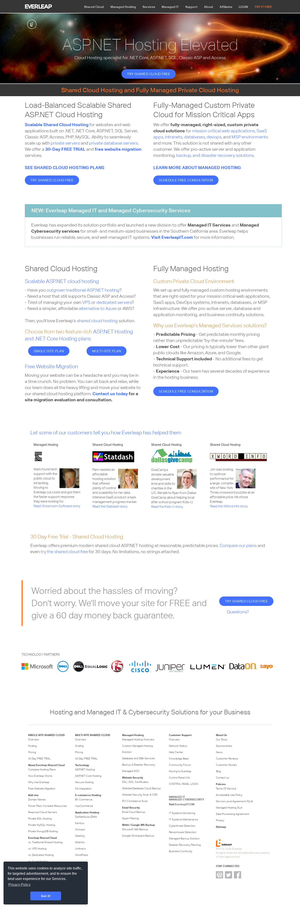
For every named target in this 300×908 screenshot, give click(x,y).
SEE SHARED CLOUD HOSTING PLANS (64, 167)
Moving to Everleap (180, 771)
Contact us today (110, 393)
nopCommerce (84, 805)
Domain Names (37, 799)
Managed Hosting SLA (229, 807)
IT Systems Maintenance (183, 819)
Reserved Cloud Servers (42, 812)
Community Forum (180, 764)
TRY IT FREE (263, 7)
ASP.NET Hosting (85, 769)
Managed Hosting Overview (138, 739)
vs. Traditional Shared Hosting (45, 842)
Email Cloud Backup (133, 812)
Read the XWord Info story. (229, 506)
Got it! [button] (46, 896)
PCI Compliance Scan (135, 801)
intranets (173, 136)
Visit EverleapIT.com (172, 237)
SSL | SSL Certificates (135, 782)
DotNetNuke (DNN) (86, 816)
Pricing (32, 752)
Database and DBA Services (138, 758)
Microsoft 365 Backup (135, 829)
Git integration (83, 788)
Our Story (221, 739)
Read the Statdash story (109, 506)
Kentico (79, 823)
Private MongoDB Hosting (43, 831)
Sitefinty (80, 835)
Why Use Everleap (38, 782)
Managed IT (170, 7)
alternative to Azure (98, 308)
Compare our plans (238, 545)
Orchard (80, 829)
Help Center (176, 752)
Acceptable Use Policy (229, 794)
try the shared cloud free (64, 551)
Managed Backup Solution (184, 838)
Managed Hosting (123, 7)
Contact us (222, 777)
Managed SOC (130, 771)
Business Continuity (180, 851)
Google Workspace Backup (138, 835)
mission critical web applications (223, 130)
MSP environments (249, 136)
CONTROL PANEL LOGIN (183, 784)
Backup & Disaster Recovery (138, 764)
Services (149, 7)
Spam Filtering (130, 818)
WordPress (81, 855)
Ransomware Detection (182, 832)
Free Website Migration (51, 366)
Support (191, 7)
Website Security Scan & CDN (139, 794)
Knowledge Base (179, 758)
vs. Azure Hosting (38, 861)
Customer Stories (226, 764)
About (208, 7)
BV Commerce (83, 799)
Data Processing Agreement (232, 814)
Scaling (32, 745)
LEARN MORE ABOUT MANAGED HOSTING (197, 167)
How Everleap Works (40, 775)
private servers (65, 142)
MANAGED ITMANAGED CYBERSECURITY (186, 798)
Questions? (238, 611)
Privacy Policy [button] (19, 885)
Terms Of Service (226, 788)
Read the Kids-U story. (167, 506)
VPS (86, 302)
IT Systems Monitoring (182, 813)
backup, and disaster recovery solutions (215, 155)
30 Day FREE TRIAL (39, 758)
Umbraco (80, 848)
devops (214, 136)
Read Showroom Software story (57, 506)
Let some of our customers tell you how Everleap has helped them (105, 432)
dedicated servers (114, 302)
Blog (218, 771)
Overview (33, 739)
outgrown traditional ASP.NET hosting (83, 289)
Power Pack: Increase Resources (47, 805)
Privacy (220, 820)
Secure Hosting (84, 782)
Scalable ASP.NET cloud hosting (62, 281)
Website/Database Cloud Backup (141, 788)
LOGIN (243, 7)
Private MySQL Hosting (41, 825)
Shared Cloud (94, 7)
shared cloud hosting (97, 320)
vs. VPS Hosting (37, 848)
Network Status (178, 745)
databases (194, 136)
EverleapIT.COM (184, 804)
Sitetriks (80, 842)
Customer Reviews (227, 758)
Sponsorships (224, 745)
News (219, 752)
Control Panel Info (179, 777)
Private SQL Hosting (40, 818)
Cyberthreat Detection (182, 825)
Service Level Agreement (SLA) (234, 801)
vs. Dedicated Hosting (41, 855)
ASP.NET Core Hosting (88, 775)
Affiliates (226, 7)
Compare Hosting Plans (42, 769)
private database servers (113, 142)
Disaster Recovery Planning (185, 844)
